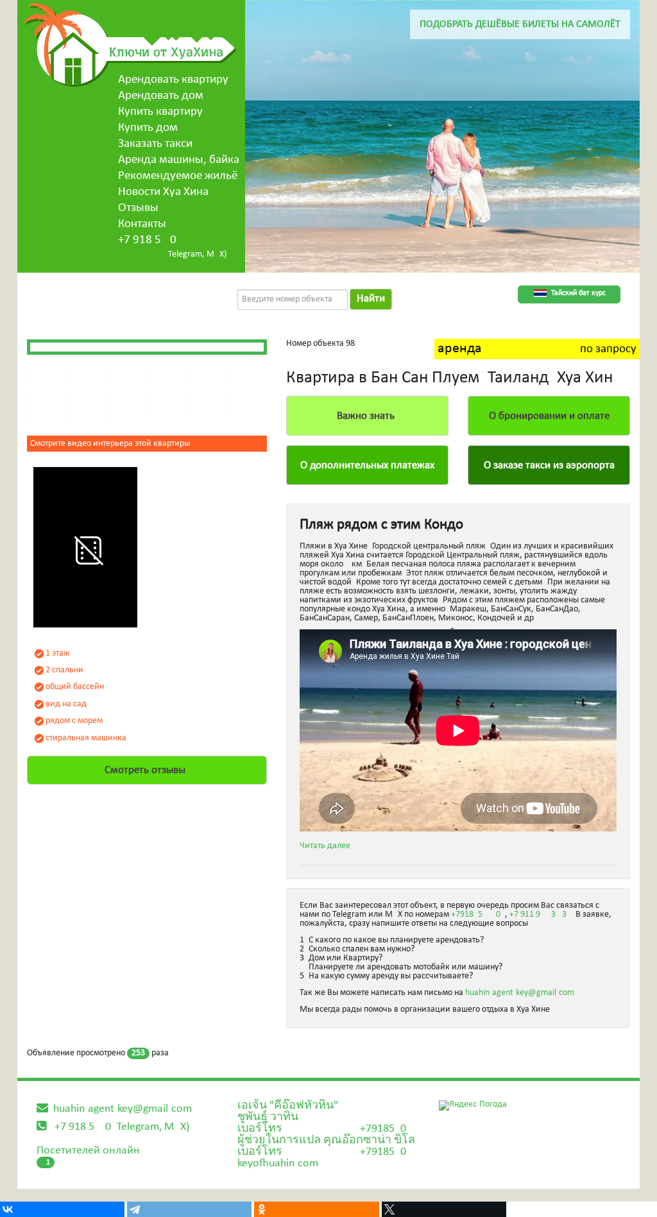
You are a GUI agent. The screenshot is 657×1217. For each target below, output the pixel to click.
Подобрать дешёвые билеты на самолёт (520, 24)
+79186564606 (478, 914)
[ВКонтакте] (62, 1209)
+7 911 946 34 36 (540, 914)
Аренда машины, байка (178, 160)
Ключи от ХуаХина (166, 51)
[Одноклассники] (316, 1209)
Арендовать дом (160, 96)
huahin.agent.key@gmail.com (519, 993)
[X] (444, 1209)
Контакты (142, 224)
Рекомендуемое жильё (177, 176)
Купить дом (148, 128)
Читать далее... (329, 846)
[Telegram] (189, 1209)
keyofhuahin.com (277, 1163)
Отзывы (138, 208)
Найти (371, 298)
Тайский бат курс (578, 293)
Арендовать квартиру (173, 80)
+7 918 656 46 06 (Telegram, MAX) (122, 1127)
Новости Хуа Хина (163, 192)
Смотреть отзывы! (147, 770)
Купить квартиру (160, 112)
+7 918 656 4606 (147, 240)
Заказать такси (155, 144)
